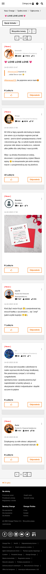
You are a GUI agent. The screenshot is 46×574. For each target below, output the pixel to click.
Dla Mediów (6, 516)
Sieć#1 (16, 543)
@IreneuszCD (13, 72)
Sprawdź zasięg (29, 498)
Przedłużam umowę (8, 498)
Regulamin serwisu (24, 558)
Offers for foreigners (8, 569)
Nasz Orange (9, 11)
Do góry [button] (7, 483)
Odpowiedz (35, 95)
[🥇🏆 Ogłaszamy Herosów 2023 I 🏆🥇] (34, 31)
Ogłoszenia (34, 11)
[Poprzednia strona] (17, 38)
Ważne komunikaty (8, 558)
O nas (25, 510)
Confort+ (5, 554)
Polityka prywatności (23, 562)
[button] (42, 49)
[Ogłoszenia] (19, 31)
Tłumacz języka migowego (31, 551)
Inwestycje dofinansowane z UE (28, 569)
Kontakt (25, 513)
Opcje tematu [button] (10, 23)
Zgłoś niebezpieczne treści (10, 551)
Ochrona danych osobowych (11, 566)
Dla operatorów (7, 510)
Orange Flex (6, 543)
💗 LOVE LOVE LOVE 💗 (18, 62)
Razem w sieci (7, 547)
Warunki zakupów (8, 562)
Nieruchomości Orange (31, 566)
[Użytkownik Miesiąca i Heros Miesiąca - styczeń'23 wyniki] (30, 31)
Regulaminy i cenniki (9, 500)
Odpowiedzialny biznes (29, 543)
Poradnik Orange (16, 554)
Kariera (25, 516)
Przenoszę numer (8, 495)
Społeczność (22, 11)
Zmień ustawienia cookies (23, 547)
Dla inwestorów (7, 513)
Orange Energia (31, 554)
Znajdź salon (28, 495)
